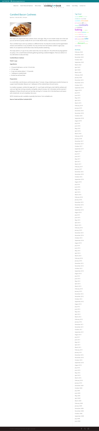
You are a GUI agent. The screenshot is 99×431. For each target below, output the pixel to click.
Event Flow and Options (26, 5)
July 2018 (77, 123)
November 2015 (79, 205)
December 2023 (79, 54)
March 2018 (78, 133)
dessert (81, 43)
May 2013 (77, 281)
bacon (76, 32)
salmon (86, 30)
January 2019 (78, 108)
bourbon (79, 32)
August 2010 (78, 365)
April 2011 (77, 345)
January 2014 (78, 261)
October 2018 (78, 115)
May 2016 (77, 189)
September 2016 (79, 179)
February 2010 (79, 380)
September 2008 (79, 416)
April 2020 (77, 70)
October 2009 (78, 388)
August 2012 (78, 304)
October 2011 (78, 329)
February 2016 (79, 197)
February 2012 (79, 319)
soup (82, 18)
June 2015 (77, 217)
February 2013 (79, 289)
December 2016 (79, 171)
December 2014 (79, 233)
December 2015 (79, 202)
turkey (85, 34)
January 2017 (78, 169)
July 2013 (77, 276)
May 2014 (77, 250)
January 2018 (78, 138)
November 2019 (79, 82)
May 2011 (77, 342)
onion (82, 39)
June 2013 (77, 278)
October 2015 (78, 207)
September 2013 (79, 271)
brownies (76, 34)
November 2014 (79, 235)
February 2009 (79, 403)
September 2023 (79, 62)
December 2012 (79, 294)
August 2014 (78, 243)
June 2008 (77, 421)
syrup (85, 23)
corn (83, 36)
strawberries (77, 18)
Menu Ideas (38, 5)
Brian (12, 17)
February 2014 (79, 258)
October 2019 (78, 85)
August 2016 (78, 182)
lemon (86, 43)
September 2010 (79, 362)
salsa (88, 32)
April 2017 (77, 161)
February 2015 (79, 227)
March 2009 (78, 401)
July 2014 (77, 245)
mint (83, 30)
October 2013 (78, 268)
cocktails (83, 25)
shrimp (76, 36)
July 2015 (77, 215)
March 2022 (78, 65)
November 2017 (79, 143)
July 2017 (77, 154)
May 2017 (77, 159)
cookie (76, 43)
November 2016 (79, 174)
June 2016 (77, 187)
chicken (79, 27)
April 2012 (77, 314)
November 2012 (79, 296)
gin (78, 36)
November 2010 (79, 357)
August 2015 (78, 212)
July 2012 (77, 306)
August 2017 (78, 151)
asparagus (77, 41)
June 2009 (77, 393)
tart (82, 34)
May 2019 (77, 98)
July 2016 (77, 184)
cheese (77, 25)
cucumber (85, 16)
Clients (68, 5)
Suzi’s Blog (75, 5)
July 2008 (77, 418)
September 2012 (79, 301)
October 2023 (78, 59)
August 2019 (78, 90)
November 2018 (79, 113)
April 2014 (77, 253)
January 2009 (78, 406)
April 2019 (77, 100)
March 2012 (78, 317)
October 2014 (78, 238)
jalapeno (86, 36)
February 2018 (79, 136)
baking (78, 29)
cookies (78, 21)
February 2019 (79, 105)
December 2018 (79, 110)
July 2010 (77, 367)
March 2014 (78, 255)
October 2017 (78, 146)
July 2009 (77, 390)
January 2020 (78, 77)
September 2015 (79, 210)
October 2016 (78, 177)
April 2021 (77, 67)
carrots (80, 34)
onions (87, 41)
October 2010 (78, 360)
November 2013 (79, 266)
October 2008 (78, 413)
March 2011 (78, 347)
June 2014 (77, 248)
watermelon (79, 23)
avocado (77, 16)
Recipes (25, 17)
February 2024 (79, 52)
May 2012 (77, 311)
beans (80, 36)
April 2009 (77, 398)
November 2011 (79, 327)
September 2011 (79, 332)
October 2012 (78, 299)
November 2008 (79, 411)
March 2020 (78, 72)
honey (79, 45)
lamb (76, 39)
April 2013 (77, 283)
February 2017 (79, 166)
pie (83, 23)
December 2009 (79, 385)
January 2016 (78, 199)
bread (85, 18)
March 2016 (78, 194)
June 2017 (77, 156)
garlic (84, 41)
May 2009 (77, 395)
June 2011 (77, 339)
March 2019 (78, 103)
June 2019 (77, 95)
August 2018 (78, 121)
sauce (76, 45)
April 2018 (77, 131)
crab (76, 27)
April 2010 (77, 375)
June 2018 (77, 126)
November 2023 (79, 57)
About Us (15, 5)
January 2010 (78, 383)
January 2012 (78, 322)
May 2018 (77, 128)
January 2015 (78, 230)
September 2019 (79, 87)
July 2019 (77, 93)
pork (76, 23)
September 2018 (79, 118)
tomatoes (81, 41)
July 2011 (77, 337)
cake (86, 38)
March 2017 (78, 164)
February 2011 (79, 350)
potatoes (84, 32)
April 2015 (77, 222)
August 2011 (78, 334)
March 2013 (78, 286)
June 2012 (77, 309)
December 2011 (79, 324)
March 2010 (78, 378)
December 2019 (79, 80)
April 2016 (77, 192)
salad (80, 16)
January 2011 (78, 352)
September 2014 (79, 240)
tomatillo (79, 38)
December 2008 (79, 408)
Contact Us (82, 5)
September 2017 (79, 149)
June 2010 (77, 370)
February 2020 (79, 75)
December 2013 (79, 263)
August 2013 (78, 273)
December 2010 (79, 355)
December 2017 (79, 141)
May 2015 (77, 220)
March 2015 (78, 225)
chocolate (84, 21)
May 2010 (77, 373)
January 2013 (78, 291)
